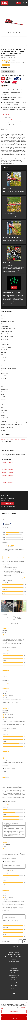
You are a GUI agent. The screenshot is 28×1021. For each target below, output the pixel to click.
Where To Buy (14, 977)
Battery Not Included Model (11, 39)
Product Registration (14, 952)
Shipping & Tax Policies (14, 975)
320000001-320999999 (7, 482)
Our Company (14, 988)
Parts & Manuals (14, 949)
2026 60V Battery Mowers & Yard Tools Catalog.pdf (13, 439)
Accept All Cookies (14, 1018)
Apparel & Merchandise (14, 961)
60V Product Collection (10, 41)
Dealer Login (14, 979)
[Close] (26, 1002)
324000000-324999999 (7, 469)
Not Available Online (8, 71)
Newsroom (14, 995)
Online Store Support (14, 970)
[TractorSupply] (5, 82)
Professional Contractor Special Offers (14, 956)
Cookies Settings (14, 1011)
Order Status (14, 968)
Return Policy (14, 972)
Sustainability (14, 991)
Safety (14, 993)
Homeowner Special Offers (14, 954)
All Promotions (8, 43)
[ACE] (14, 82)
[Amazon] (5, 85)
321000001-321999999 (7, 479)
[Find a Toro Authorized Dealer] (6, 78)
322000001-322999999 (7, 475)
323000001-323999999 (7, 472)
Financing (14, 959)
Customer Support (14, 982)
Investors (14, 998)
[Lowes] (17, 78)
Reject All (14, 1015)
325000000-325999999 (7, 466)
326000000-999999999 (7, 462)
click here (15, 303)
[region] (14, 1010)
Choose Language (7, 503)
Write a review (6, 65)
